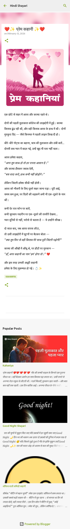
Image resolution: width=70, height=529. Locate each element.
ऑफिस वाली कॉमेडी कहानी (14, 486)
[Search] (65, 5)
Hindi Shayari (18, 5)
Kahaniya (11, 276)
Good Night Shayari (14, 425)
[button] (6, 40)
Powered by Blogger (37, 524)
